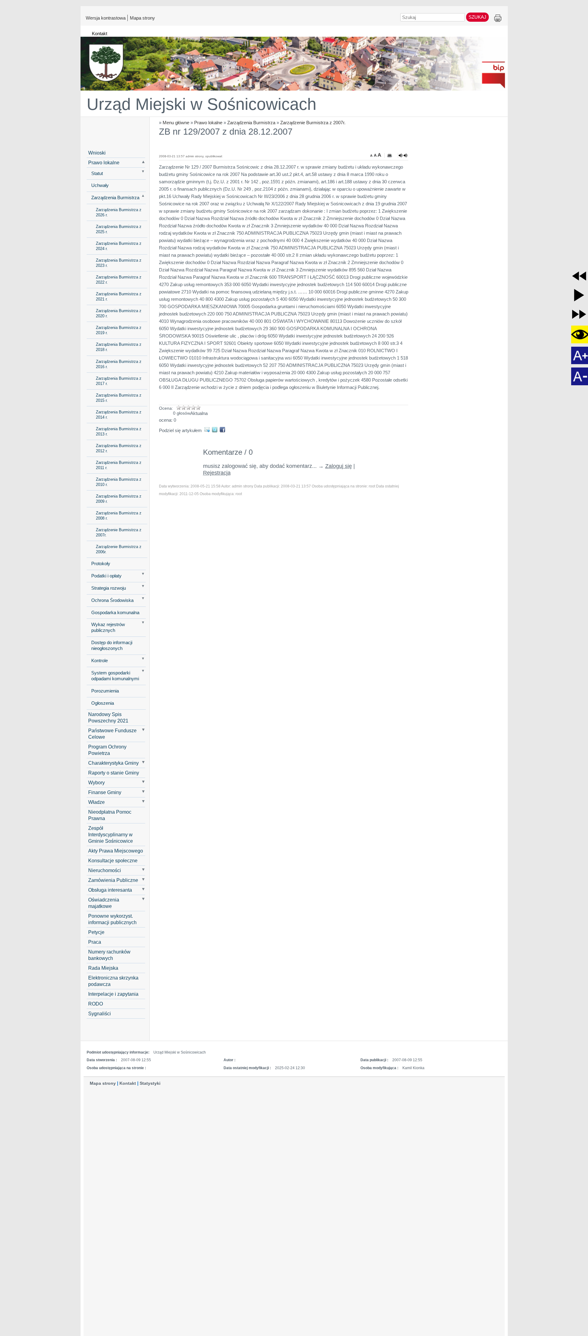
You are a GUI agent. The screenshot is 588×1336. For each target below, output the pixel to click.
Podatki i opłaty (106, 575)
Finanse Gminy (104, 792)
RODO (95, 1003)
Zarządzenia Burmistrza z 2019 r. (118, 330)
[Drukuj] (389, 155)
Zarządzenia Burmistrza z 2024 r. (118, 246)
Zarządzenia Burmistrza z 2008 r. (118, 516)
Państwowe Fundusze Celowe (112, 734)
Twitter (216, 429)
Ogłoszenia (102, 703)
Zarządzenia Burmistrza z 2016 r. (118, 364)
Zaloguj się (338, 466)
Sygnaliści (99, 1013)
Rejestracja (217, 473)
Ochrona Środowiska (112, 600)
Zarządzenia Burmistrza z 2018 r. (118, 347)
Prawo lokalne (208, 122)
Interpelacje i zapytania (113, 994)
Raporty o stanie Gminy (113, 772)
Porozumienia (105, 691)
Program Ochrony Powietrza (107, 750)
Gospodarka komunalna (115, 612)
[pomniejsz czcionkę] (372, 155)
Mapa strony (142, 18)
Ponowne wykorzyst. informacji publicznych (112, 919)
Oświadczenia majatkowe (103, 903)
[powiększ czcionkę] (379, 155)
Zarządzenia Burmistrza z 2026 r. (118, 212)
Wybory (96, 782)
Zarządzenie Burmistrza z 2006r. (118, 549)
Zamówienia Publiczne (113, 880)
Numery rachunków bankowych (109, 955)
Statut (97, 173)
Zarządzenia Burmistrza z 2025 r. (118, 229)
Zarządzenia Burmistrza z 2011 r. (118, 465)
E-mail (208, 429)
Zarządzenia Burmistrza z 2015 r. (118, 398)
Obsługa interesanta (110, 890)
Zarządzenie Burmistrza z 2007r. (312, 122)
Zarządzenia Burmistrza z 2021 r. (118, 296)
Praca (94, 942)
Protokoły (100, 563)
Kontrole (99, 660)
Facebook (223, 429)
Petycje (96, 932)
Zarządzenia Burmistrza (251, 122)
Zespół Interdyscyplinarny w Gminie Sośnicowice (110, 834)
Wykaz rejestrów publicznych (108, 627)
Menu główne (176, 122)
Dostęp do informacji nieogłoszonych (111, 645)
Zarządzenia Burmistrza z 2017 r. (118, 381)
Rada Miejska (103, 968)
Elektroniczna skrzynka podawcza (113, 981)
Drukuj (498, 18)
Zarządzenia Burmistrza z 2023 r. (118, 263)
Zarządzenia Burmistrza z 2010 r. (118, 482)
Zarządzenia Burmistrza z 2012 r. (118, 448)
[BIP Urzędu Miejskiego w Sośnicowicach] (294, 60)
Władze (96, 802)
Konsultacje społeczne (113, 860)
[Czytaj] (403, 155)
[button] (579, 276)
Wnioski (97, 152)
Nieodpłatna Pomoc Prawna (109, 815)
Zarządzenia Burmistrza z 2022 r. (118, 280)
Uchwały (100, 185)
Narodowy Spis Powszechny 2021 (108, 717)
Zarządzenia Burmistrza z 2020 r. (118, 313)
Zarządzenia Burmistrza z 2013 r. (118, 431)
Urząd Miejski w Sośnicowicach (201, 104)
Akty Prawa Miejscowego (115, 850)
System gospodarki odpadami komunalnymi (115, 675)
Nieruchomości (104, 870)
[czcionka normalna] (376, 155)
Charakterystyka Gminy (113, 763)
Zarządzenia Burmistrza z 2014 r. (118, 415)
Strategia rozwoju (108, 588)
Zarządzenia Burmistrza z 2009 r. (118, 499)
